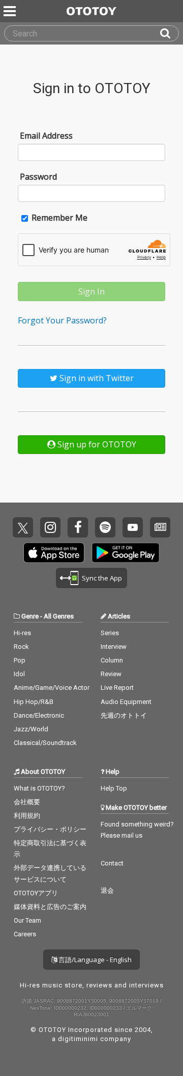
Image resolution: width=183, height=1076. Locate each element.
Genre (30, 616)
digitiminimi (78, 1039)
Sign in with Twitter (95, 378)
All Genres (59, 616)
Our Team (27, 920)
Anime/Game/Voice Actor (51, 687)
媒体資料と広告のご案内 (50, 907)
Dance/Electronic (39, 715)
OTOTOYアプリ (36, 893)
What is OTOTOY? (39, 788)
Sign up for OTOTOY (95, 444)
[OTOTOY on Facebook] (78, 527)
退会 (107, 890)
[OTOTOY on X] (23, 527)
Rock (21, 646)
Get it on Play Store (126, 553)
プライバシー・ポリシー (50, 829)
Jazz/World (31, 729)
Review (111, 674)
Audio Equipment (126, 702)
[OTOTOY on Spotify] (105, 527)
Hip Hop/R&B (33, 702)
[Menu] (10, 11)
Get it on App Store (53, 553)
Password (38, 176)
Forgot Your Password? (62, 320)
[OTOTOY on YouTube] (133, 527)
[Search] (169, 33)
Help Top (114, 788)
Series (110, 633)
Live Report (117, 687)
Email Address (46, 135)
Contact (112, 863)
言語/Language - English (94, 959)
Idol (19, 674)
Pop (19, 660)
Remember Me (58, 217)
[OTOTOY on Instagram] (50, 527)
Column (112, 660)
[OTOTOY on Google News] (160, 527)
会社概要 (27, 802)
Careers (25, 934)
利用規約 (27, 815)
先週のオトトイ (124, 715)
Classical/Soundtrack (45, 743)
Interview (114, 646)
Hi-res (22, 633)
